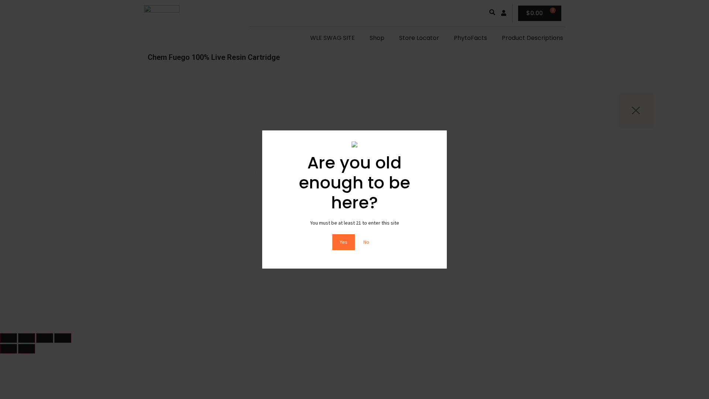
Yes (343, 242)
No (366, 242)
